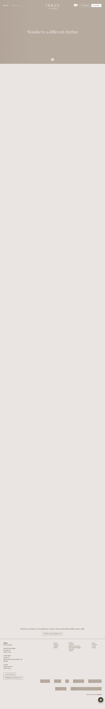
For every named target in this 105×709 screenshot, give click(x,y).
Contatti (71, 653)
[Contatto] (13, 5)
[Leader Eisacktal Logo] (95, 683)
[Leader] (60, 691)
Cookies (94, 649)
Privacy (93, 648)
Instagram (56, 646)
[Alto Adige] (76, 5)
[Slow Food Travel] (78, 683)
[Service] (16, 5)
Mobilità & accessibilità (74, 648)
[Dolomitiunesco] (45, 683)
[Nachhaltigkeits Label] (67, 683)
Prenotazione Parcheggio (75, 649)
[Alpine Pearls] (57, 683)
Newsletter (71, 651)
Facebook (56, 648)
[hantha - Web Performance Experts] (99, 696)
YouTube (56, 649)
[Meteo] (19, 5)
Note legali (94, 646)
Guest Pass (71, 646)
